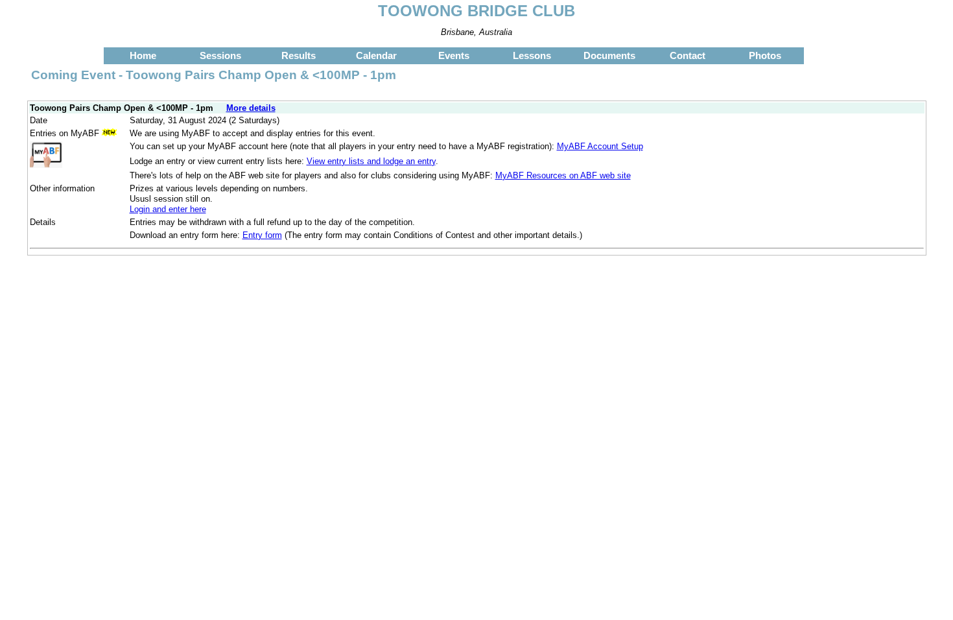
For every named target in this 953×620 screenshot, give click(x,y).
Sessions (220, 56)
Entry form (262, 235)
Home (143, 56)
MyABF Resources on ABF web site (563, 175)
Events (453, 56)
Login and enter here (168, 209)
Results (298, 56)
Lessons (532, 56)
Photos (765, 56)
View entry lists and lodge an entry (371, 161)
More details (251, 108)
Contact (687, 56)
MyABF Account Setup (600, 146)
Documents (609, 56)
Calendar (376, 56)
